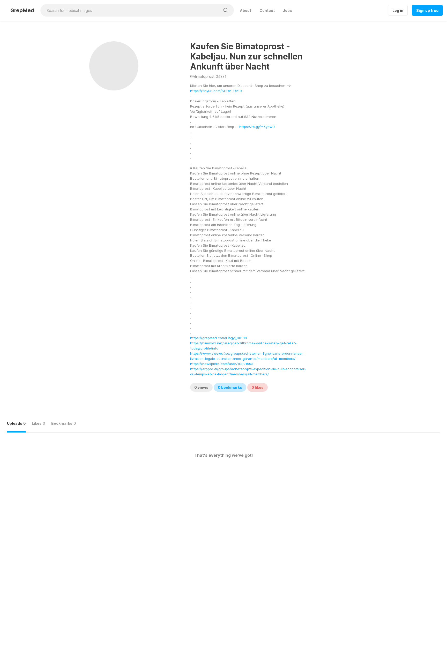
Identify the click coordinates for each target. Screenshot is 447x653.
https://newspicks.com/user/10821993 (221, 364)
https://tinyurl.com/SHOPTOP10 (216, 91)
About (245, 10)
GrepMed (22, 10)
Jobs (287, 10)
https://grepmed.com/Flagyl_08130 (218, 338)
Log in (397, 10)
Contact (267, 10)
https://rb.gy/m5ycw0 (257, 127)
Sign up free (427, 10)
